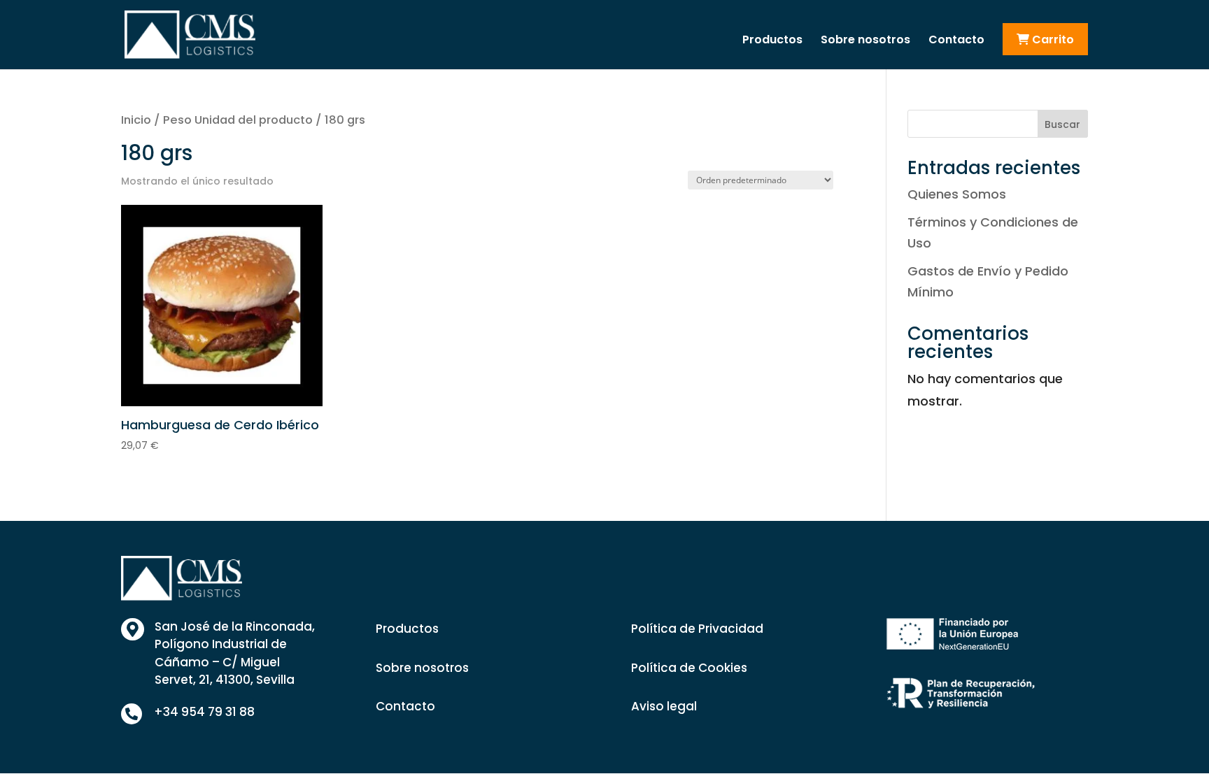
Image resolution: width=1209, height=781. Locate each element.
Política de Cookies (689, 667)
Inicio (136, 120)
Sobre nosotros (865, 41)
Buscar (1062, 124)
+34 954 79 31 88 (204, 711)
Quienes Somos (956, 194)
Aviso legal (664, 706)
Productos (772, 41)
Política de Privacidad (697, 628)
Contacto (956, 41)
